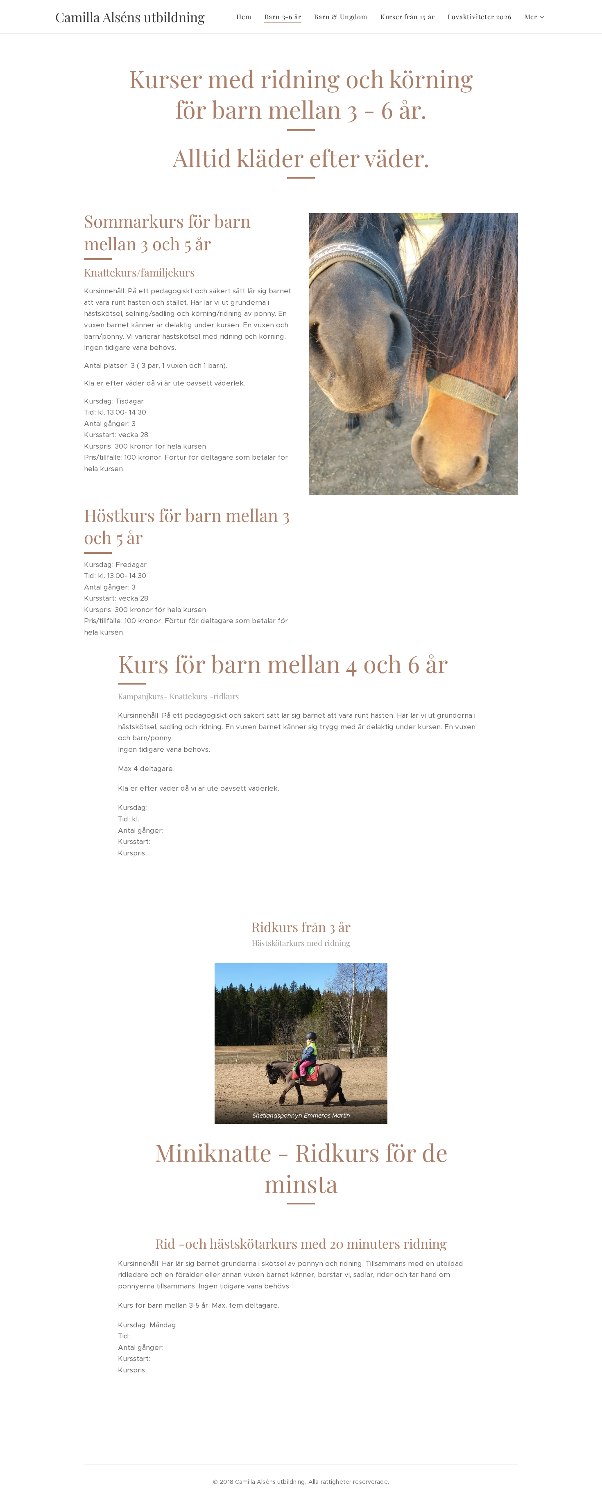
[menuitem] (246, 17)
